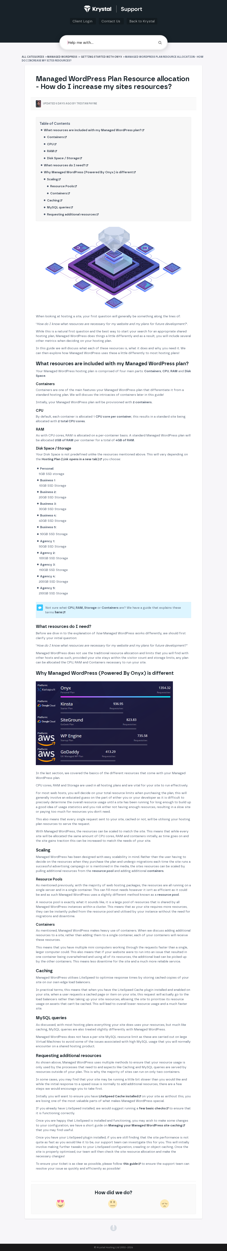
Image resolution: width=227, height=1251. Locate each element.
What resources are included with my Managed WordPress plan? (92, 130)
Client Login (83, 21)
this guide (130, 1163)
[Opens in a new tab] (113, 1228)
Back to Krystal (142, 21)
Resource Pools (62, 186)
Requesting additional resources (71, 214)
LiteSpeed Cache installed (118, 1096)
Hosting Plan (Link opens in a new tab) (70, 459)
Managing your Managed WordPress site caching (145, 1125)
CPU (50, 144)
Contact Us (111, 21)
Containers (55, 137)
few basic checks (152, 1108)
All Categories (33, 56)
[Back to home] (113, 9)
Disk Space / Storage (63, 158)
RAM (50, 151)
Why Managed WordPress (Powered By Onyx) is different (88, 172)
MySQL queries (58, 207)
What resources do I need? (64, 165)
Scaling (52, 179)
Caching (53, 200)
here (58, 612)
